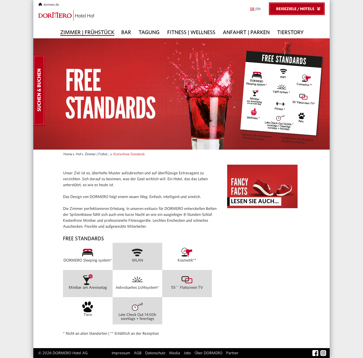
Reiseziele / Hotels (299, 9)
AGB (137, 353)
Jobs (187, 353)
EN (258, 9)
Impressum (121, 353)
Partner (232, 353)
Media (174, 353)
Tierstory (290, 32)
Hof (78, 154)
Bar (126, 32)
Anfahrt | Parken (246, 32)
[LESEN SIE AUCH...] (262, 186)
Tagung (149, 32)
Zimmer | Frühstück (87, 32)
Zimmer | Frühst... (97, 154)
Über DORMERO (208, 353)
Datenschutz (155, 353)
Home (67, 154)
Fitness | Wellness (191, 32)
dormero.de (51, 4)
